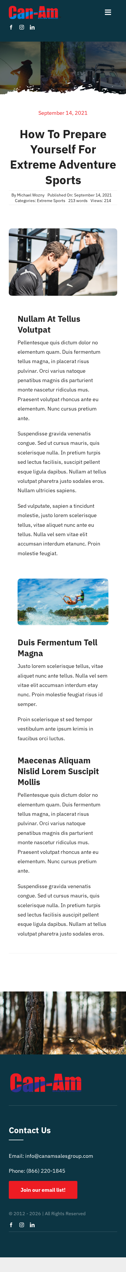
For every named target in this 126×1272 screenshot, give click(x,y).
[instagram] (21, 27)
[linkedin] (32, 27)
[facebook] (11, 27)
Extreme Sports (51, 200)
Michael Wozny (31, 195)
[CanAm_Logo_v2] (35, 8)
